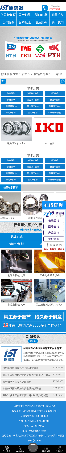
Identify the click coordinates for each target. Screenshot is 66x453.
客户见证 (25, 22)
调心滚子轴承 (33, 106)
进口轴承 (41, 15)
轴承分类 (58, 15)
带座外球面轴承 (55, 112)
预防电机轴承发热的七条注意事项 (21, 368)
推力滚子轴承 (33, 100)
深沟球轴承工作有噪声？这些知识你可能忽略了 (28, 395)
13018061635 (54, 9)
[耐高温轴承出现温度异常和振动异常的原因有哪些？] (13, 354)
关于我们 (58, 22)
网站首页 (18, 406)
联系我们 (50, 406)
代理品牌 (39, 406)
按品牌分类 (41, 74)
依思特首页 (8, 15)
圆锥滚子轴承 (55, 106)
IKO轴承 (57, 74)
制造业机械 (16, 244)
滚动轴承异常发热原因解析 (17, 381)
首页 (25, 74)
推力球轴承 (55, 100)
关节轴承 (55, 93)
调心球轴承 (11, 112)
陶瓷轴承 (11, 93)
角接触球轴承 (11, 106)
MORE (33, 341)
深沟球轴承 (33, 112)
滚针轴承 (11, 100)
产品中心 (29, 406)
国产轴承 (25, 15)
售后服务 (41, 22)
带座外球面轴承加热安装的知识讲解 (22, 388)
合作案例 (8, 22)
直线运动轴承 (33, 93)
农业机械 (16, 236)
